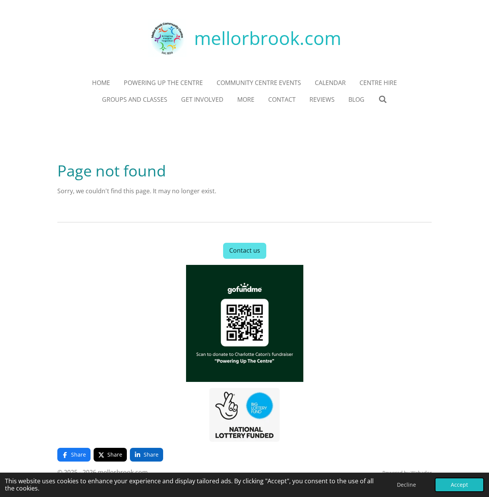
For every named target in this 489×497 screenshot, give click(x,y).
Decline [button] (406, 484)
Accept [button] (459, 484)
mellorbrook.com (267, 38)
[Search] (382, 99)
